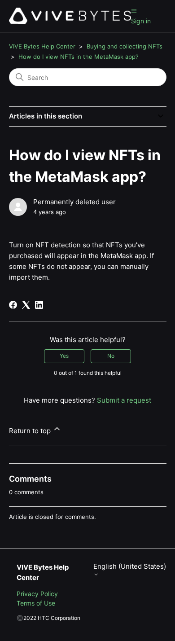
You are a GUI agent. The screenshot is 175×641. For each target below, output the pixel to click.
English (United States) (129, 566)
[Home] (70, 16)
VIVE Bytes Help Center (42, 46)
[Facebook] (13, 305)
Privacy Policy (37, 593)
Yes (64, 355)
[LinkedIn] (39, 305)
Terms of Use (36, 603)
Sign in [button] (141, 21)
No (110, 355)
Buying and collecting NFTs (124, 46)
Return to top (30, 430)
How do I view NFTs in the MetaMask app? (78, 56)
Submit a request (124, 400)
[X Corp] (26, 305)
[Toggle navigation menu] (134, 10)
